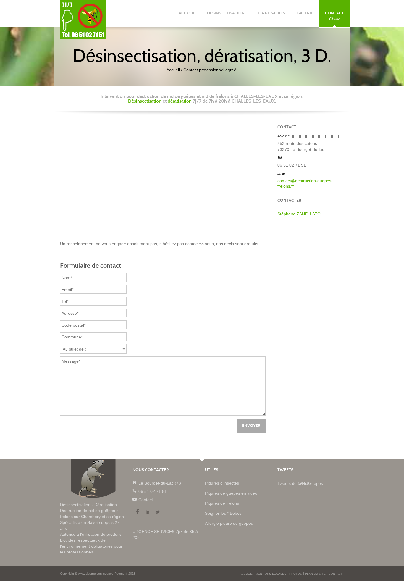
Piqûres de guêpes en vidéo (231, 493)
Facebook (137, 512)
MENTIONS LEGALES (271, 573)
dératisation (180, 101)
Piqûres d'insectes (222, 483)
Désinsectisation (144, 101)
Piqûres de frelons (222, 503)
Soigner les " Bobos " (224, 513)
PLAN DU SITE (315, 573)
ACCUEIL (187, 15)
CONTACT (334, 15)
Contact (134, 499)
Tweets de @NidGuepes (300, 483)
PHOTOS (295, 573)
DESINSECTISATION (226, 15)
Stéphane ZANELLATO (299, 214)
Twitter (157, 512)
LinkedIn (147, 512)
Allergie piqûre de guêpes (229, 523)
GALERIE (305, 15)
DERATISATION (270, 15)
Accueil (173, 69)
